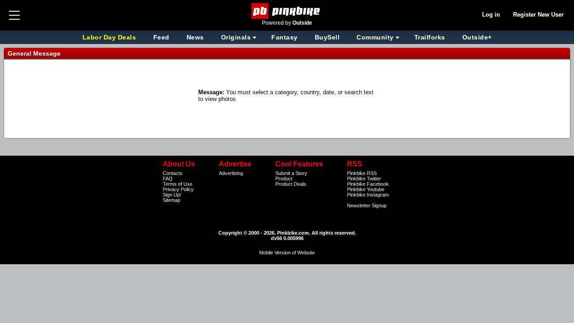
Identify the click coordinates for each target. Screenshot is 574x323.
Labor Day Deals (110, 37)
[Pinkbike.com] (287, 11)
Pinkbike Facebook (368, 184)
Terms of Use (177, 184)
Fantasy (284, 37)
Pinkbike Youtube (365, 189)
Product (283, 178)
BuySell (327, 37)
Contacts (173, 173)
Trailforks (429, 37)
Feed (161, 37)
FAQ (168, 178)
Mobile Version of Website (287, 252)
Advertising (231, 173)
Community (375, 37)
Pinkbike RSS (362, 173)
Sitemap (171, 200)
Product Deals (290, 184)
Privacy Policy (178, 189)
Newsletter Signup (367, 205)
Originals (236, 37)
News (195, 37)
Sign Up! (172, 194)
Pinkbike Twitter (364, 178)
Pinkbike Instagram (368, 194)
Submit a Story (291, 173)
